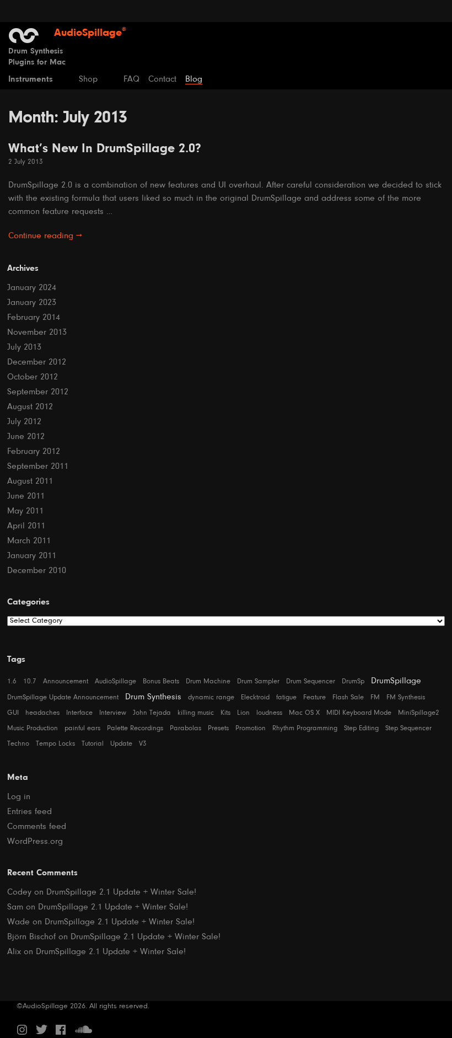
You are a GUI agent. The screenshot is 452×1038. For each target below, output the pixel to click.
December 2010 (36, 570)
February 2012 (33, 451)
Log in (18, 797)
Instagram (22, 1029)
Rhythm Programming (304, 728)
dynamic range (211, 697)
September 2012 (37, 392)
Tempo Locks (55, 743)
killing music (195, 712)
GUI (13, 712)
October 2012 (32, 377)
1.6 (12, 681)
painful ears (82, 728)
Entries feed (29, 811)
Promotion (250, 728)
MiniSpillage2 (418, 712)
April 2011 (26, 526)
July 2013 (24, 347)
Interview (112, 712)
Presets (218, 728)
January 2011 (31, 556)
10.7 (29, 681)
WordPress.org (35, 841)
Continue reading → (45, 236)
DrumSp (353, 681)
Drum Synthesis (153, 697)
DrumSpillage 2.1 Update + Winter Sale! (121, 892)
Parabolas (185, 728)
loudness (269, 712)
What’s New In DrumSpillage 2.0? (104, 149)
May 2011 (25, 511)
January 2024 (31, 287)
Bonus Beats (161, 681)
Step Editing (361, 728)
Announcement (65, 681)
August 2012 (30, 407)
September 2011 (37, 466)
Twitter (41, 1029)
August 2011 (30, 481)
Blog (193, 79)
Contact (162, 79)
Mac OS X (304, 712)
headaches (42, 712)
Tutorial (93, 743)
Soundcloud (83, 1029)
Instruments (30, 79)
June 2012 (26, 436)
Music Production (32, 728)
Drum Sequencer (310, 681)
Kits (225, 712)
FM (375, 697)
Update (121, 743)
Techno (18, 743)
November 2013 (37, 332)
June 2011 (26, 496)
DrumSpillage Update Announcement (63, 697)
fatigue (286, 697)
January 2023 (31, 302)
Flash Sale (348, 697)
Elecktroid (255, 697)
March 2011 (29, 541)
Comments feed (36, 826)
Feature (314, 697)
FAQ (131, 79)
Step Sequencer (408, 728)
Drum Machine (208, 681)
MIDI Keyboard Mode (358, 712)
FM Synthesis (405, 697)
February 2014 (33, 317)
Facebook (60, 1029)
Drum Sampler (258, 681)
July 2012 (24, 422)
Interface (79, 712)
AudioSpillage (115, 681)
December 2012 (36, 362)
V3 (143, 743)
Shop (88, 79)
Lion (243, 712)
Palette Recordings (135, 728)
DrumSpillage (396, 681)
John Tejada (152, 712)
